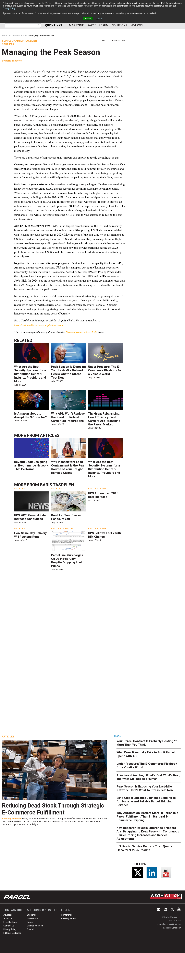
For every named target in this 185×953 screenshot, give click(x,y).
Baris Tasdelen (13, 60)
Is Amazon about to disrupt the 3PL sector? (30, 415)
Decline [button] (99, 18)
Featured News (97, 488)
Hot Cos (137, 25)
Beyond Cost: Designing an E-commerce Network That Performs (31, 465)
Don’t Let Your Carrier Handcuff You (66, 517)
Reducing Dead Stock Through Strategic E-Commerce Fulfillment (53, 809)
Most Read (117, 736)
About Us (7, 918)
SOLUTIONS (119, 25)
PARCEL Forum (98, 25)
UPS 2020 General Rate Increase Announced (30, 517)
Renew (30, 922)
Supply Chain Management (20, 40)
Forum (66, 910)
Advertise (7, 915)
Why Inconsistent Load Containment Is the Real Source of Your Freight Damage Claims (67, 467)
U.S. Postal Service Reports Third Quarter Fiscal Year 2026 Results (145, 848)
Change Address (35, 925)
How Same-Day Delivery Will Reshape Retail (30, 534)
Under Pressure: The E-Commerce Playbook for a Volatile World (105, 370)
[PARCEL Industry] (17, 897)
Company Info (13, 910)
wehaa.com (176, 928)
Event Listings (10, 922)
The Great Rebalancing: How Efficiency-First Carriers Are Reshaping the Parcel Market (104, 419)
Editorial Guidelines (12, 933)
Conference (66, 915)
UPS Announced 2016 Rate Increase (103, 495)
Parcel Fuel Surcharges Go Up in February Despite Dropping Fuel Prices (67, 560)
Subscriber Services (42, 910)
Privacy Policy (9, 8)
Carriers (8, 44)
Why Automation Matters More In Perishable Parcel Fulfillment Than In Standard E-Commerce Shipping (147, 816)
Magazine (76, 25)
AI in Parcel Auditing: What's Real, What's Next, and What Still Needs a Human (148, 777)
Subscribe (31, 915)
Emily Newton (13, 818)
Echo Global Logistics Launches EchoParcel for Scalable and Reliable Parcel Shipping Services (146, 801)
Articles (49, 435)
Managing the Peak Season (51, 52)
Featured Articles (62, 528)
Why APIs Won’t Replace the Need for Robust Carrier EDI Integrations (68, 417)
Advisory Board (68, 918)
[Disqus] (69, 615)
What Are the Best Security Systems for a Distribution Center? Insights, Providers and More (30, 374)
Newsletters (32, 918)
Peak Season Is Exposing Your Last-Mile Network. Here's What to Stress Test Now (68, 372)
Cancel (30, 929)
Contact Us (8, 925)
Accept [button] (88, 18)
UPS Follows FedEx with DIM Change (104, 534)
